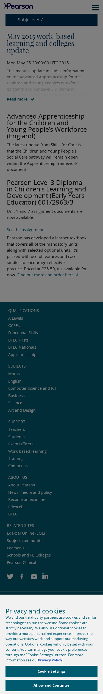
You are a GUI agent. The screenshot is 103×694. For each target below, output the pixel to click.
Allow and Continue (51, 685)
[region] (51, 644)
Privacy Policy (50, 660)
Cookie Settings (52, 671)
